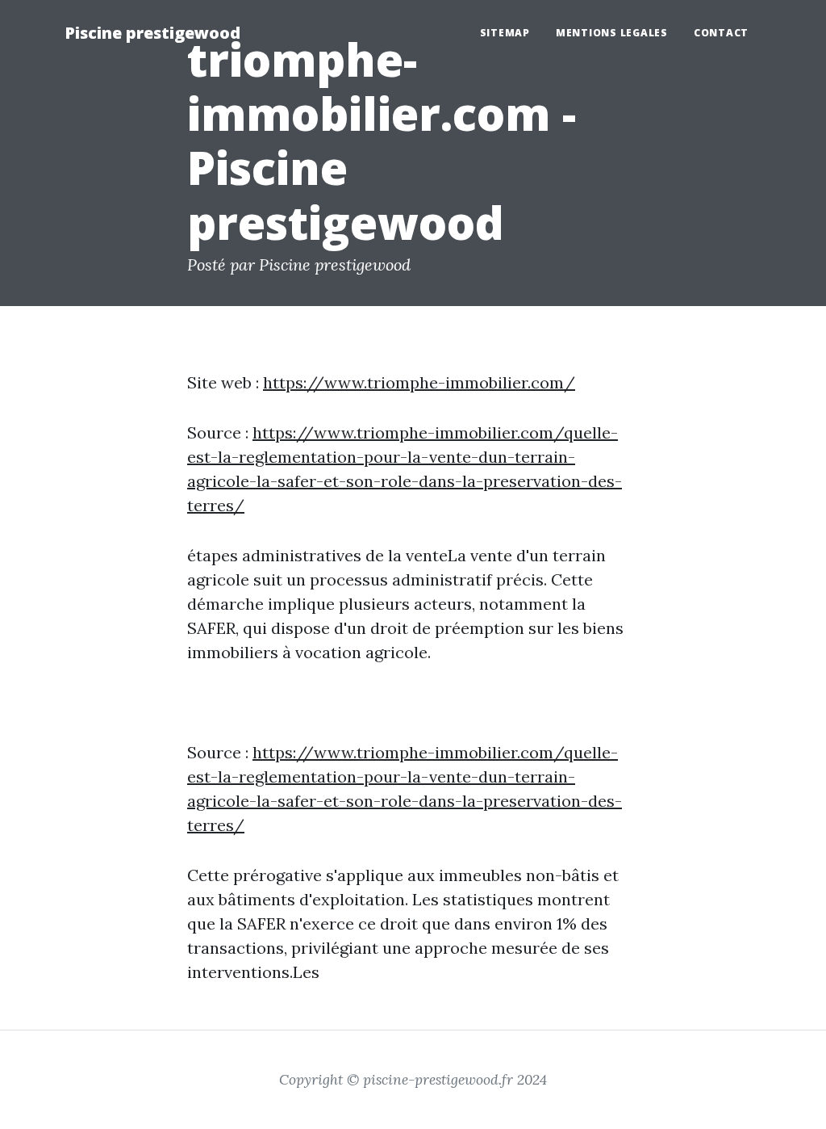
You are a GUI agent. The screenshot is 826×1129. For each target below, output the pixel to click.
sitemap (505, 33)
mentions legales (612, 33)
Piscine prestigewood (152, 33)
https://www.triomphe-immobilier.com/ (419, 382)
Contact (721, 33)
